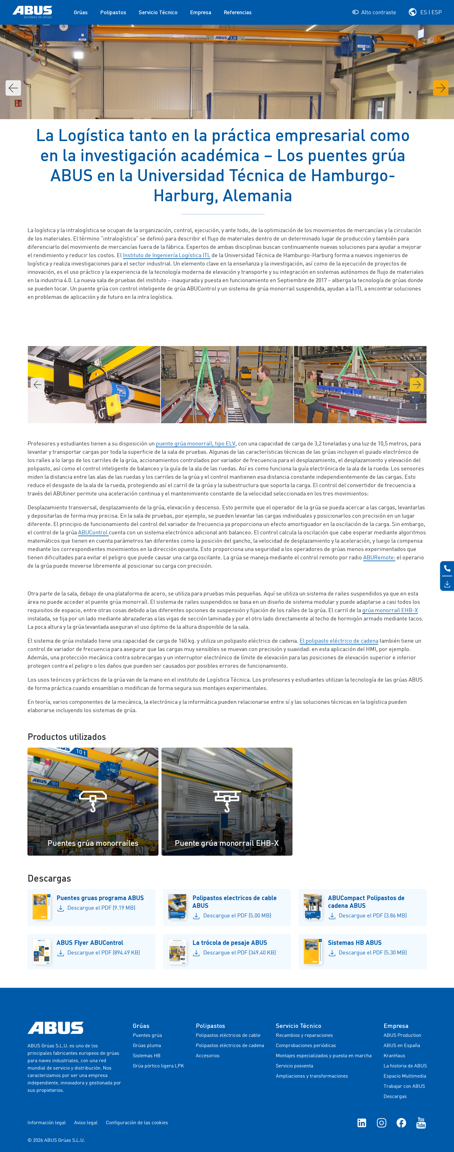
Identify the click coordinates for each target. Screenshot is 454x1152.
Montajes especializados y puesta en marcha (324, 1056)
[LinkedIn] (362, 1123)
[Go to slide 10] (249, 413)
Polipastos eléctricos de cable (228, 1035)
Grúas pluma (147, 1045)
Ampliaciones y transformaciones (312, 1076)
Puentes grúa (147, 1035)
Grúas (81, 12)
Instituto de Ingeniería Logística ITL (166, 255)
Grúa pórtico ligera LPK (158, 1066)
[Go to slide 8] (239, 413)
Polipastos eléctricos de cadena (230, 1045)
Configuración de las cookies (137, 1123)
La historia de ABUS (405, 1066)
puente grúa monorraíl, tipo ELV (195, 444)
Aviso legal (86, 1123)
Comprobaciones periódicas (306, 1045)
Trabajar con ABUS (404, 1086)
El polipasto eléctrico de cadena (339, 641)
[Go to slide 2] (209, 413)
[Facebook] (401, 1123)
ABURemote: (379, 558)
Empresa (200, 12)
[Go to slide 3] (214, 413)
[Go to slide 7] (234, 413)
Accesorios (208, 1056)
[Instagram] (381, 1123)
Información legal (46, 1123)
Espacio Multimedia (405, 1076)
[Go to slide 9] (244, 413)
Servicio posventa (294, 1066)
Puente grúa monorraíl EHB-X (227, 842)
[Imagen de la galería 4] (227, 384)
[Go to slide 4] (219, 413)
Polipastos (113, 12)
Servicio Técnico (158, 12)
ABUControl (93, 533)
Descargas (395, 1096)
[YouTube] (421, 1123)
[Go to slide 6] (229, 413)
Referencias (238, 12)
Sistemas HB (147, 1056)
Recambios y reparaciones (304, 1035)
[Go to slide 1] (205, 413)
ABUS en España (402, 1045)
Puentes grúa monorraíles (93, 842)
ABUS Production (402, 1035)
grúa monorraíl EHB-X (390, 610)
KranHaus (394, 1056)
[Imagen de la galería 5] (360, 384)
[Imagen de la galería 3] (94, 384)
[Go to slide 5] (224, 413)
